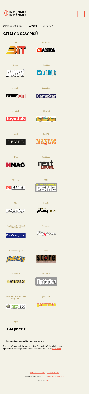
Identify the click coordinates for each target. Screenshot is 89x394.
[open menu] (81, 14)
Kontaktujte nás (37, 373)
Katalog (32, 26)
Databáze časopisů (12, 26)
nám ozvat (56, 348)
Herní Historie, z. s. (56, 376)
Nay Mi (49, 380)
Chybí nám (48, 26)
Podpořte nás (53, 373)
